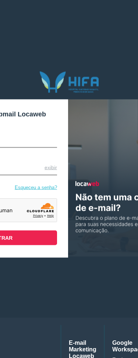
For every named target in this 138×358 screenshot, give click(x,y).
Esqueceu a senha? (36, 187)
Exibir (51, 167)
